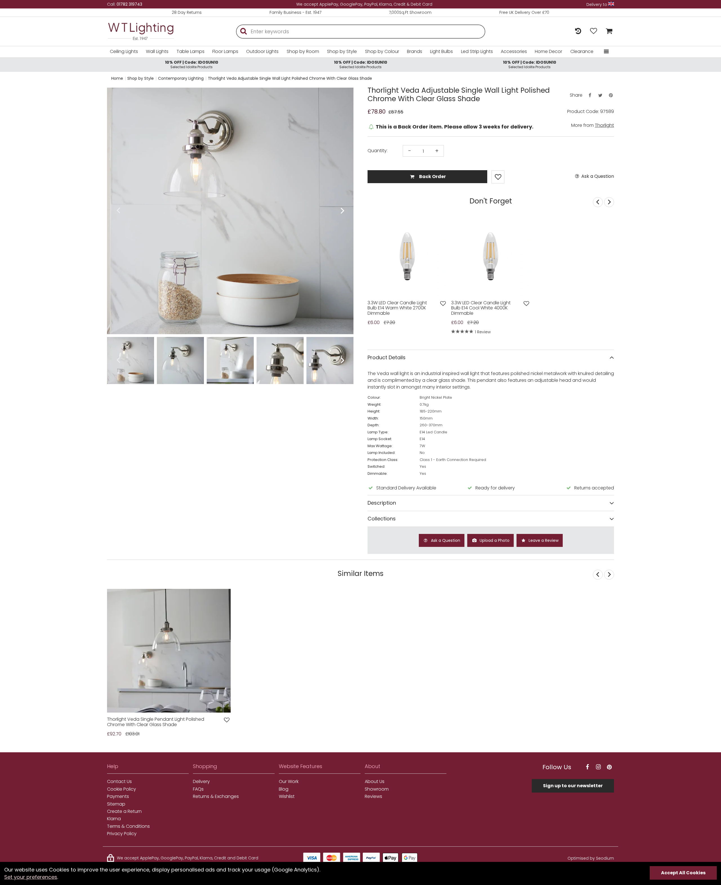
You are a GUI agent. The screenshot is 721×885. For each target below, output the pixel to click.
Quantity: (378, 150)
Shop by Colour (382, 51)
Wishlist (287, 796)
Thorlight (604, 125)
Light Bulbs (441, 51)
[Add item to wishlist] (497, 176)
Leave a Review (543, 540)
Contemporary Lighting (181, 78)
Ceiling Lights (124, 51)
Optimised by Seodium (591, 858)
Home (117, 78)
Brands (414, 51)
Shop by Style (342, 51)
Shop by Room (303, 51)
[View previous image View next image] (169, 651)
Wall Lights (157, 51)
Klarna (114, 818)
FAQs (198, 789)
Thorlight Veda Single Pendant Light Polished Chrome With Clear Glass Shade (155, 722)
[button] (118, 211)
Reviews (373, 796)
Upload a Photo (494, 540)
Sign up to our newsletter (573, 785)
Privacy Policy (122, 833)
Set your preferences (30, 876)
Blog (283, 789)
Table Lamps (190, 51)
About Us (374, 781)
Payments (118, 796)
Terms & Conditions (128, 826)
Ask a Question (597, 176)
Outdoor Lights (262, 51)
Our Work (289, 781)
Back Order (432, 176)
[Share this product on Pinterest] (611, 95)
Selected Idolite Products (191, 64)
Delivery (201, 781)
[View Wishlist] (593, 31)
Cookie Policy (121, 789)
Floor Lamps (225, 51)
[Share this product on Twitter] (600, 95)
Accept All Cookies (683, 873)
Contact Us (119, 781)
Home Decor (548, 51)
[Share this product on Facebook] (590, 95)
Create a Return (124, 811)
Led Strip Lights (477, 51)
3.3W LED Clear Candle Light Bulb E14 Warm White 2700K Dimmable (397, 308)
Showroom (377, 789)
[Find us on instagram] (598, 767)
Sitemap (116, 804)
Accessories (514, 51)
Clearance (581, 51)
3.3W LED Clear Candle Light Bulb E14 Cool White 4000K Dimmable (481, 308)
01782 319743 (129, 4)
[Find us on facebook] (587, 767)
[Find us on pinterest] (609, 767)
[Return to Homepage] (149, 31)
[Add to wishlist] (443, 303)
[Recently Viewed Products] (578, 31)
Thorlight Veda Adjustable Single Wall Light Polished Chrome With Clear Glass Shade (290, 78)
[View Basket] (607, 31)
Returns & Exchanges (216, 796)
